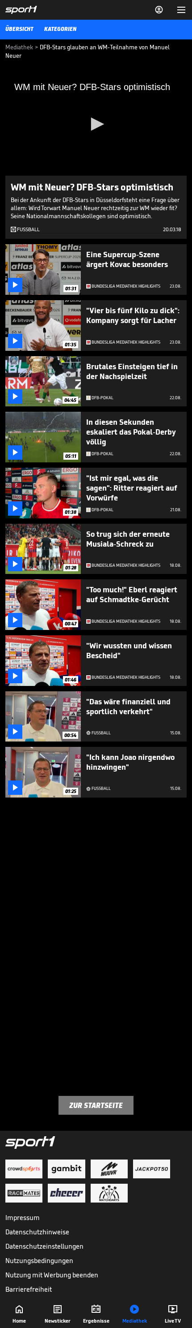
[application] (96, 124)
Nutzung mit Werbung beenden (51, 1275)
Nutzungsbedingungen (39, 1260)
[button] (96, 124)
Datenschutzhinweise (37, 1232)
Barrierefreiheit (28, 1289)
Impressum (22, 1217)
